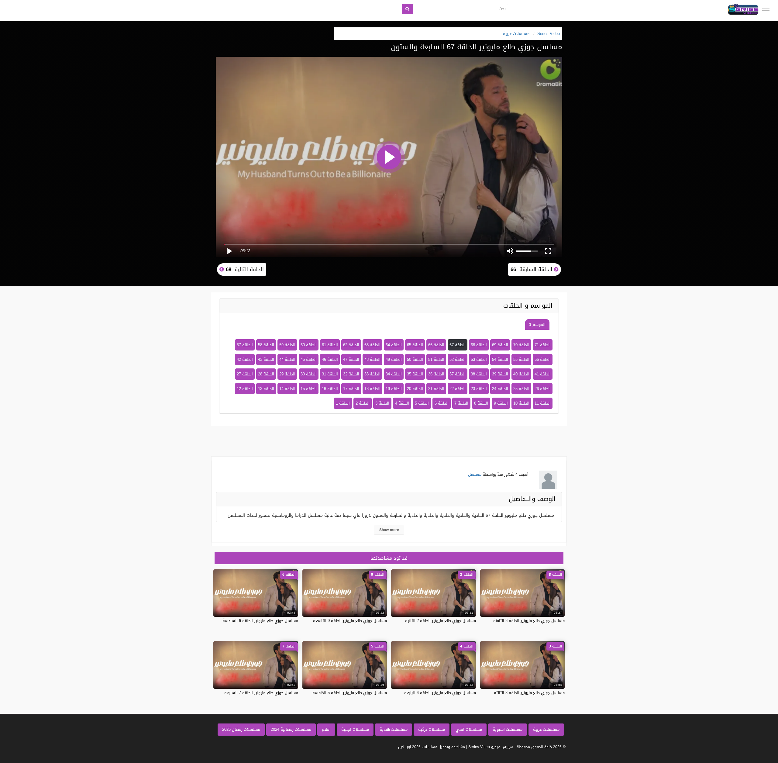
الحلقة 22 (457, 388)
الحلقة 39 (500, 374)
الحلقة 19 (394, 388)
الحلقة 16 (330, 388)
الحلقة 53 (479, 359)
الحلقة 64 (394, 345)
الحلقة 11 (543, 403)
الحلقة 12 (245, 388)
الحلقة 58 (266, 345)
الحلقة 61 (330, 345)
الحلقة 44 (287, 359)
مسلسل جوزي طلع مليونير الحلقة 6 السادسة (260, 620)
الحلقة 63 (372, 345)
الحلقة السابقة (532, 269)
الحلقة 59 (287, 345)
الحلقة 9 (501, 403)
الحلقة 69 (500, 345)
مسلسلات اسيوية (507, 729)
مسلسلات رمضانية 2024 (291, 729)
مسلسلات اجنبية (355, 729)
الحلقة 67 (457, 345)
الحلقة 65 (415, 345)
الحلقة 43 (266, 359)
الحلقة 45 (309, 359)
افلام (326, 729)
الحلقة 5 (422, 403)
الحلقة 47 (351, 359)
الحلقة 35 (415, 374)
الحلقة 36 (436, 374)
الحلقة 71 (543, 345)
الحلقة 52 (457, 359)
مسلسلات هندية (394, 729)
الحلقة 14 (287, 388)
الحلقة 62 (351, 345)
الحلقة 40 (521, 374)
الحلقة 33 (372, 374)
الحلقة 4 (402, 403)
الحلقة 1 (343, 403)
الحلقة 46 (330, 359)
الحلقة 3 (382, 403)
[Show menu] (766, 9)
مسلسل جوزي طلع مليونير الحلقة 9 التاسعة (350, 620)
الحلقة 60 (309, 345)
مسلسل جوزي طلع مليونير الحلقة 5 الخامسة (349, 692)
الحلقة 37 (457, 374)
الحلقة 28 (266, 374)
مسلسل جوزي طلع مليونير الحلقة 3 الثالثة (529, 692)
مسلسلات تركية (431, 729)
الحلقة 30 (309, 374)
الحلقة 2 (363, 403)
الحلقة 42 (245, 359)
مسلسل (474, 474)
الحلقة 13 (266, 388)
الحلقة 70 (521, 345)
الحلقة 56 (543, 359)
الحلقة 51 (436, 359)
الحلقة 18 (372, 388)
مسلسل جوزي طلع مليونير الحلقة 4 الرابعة (440, 692)
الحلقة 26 (543, 388)
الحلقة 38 (479, 374)
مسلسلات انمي (469, 729)
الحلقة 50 (415, 359)
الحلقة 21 (436, 388)
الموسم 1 (537, 324)
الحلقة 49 (394, 359)
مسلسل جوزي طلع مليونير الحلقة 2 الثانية (440, 620)
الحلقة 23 (479, 388)
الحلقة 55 (521, 359)
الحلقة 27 (245, 374)
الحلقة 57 (245, 345)
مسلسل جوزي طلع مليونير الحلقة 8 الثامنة (529, 620)
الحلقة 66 (436, 345)
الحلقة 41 (543, 374)
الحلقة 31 (330, 374)
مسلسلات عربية (546, 729)
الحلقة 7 (461, 403)
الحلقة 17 (351, 388)
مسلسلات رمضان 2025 (241, 729)
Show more (389, 530)
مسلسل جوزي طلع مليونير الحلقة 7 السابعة (261, 692)
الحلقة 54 (500, 359)
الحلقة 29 (287, 374)
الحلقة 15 (309, 388)
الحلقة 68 (479, 345)
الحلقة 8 (481, 403)
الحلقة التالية (244, 269)
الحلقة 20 (415, 388)
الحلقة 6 (442, 403)
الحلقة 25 (521, 388)
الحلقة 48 (372, 359)
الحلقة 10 (521, 403)
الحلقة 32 (351, 374)
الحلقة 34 (394, 374)
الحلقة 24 (500, 388)
